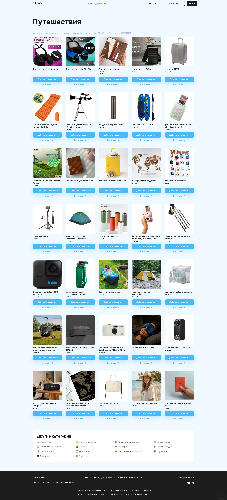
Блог (139, 477)
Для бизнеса (108, 477)
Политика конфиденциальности (90, 490)
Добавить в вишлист (47, 79)
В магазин (46, 84)
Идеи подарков (96, 3)
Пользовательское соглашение (124, 490)
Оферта (147, 490)
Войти (192, 3)
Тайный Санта (91, 477)
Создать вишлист (174, 3)
